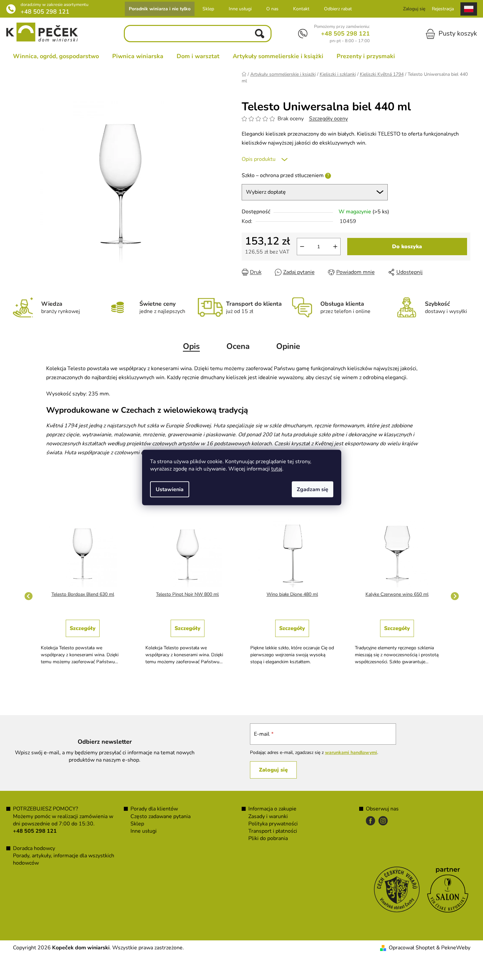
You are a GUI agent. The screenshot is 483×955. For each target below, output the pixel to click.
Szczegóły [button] (83, 628)
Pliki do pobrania (268, 838)
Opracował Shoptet (412, 947)
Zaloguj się (273, 770)
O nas (272, 9)
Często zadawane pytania (160, 816)
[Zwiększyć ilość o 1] (335, 246)
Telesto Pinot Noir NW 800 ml (187, 594)
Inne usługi (240, 9)
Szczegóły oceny (328, 118)
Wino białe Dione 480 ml (292, 594)
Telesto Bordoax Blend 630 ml (82, 594)
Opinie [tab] (288, 346)
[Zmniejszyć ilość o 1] (302, 246)
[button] (83, 639)
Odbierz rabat (338, 9)
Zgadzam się (312, 489)
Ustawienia (170, 489)
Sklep (208, 9)
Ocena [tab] (238, 346)
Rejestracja (443, 9)
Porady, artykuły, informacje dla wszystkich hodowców (63, 859)
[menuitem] (56, 56)
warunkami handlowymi (351, 752)
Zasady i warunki (268, 816)
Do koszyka (407, 246)
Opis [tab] (191, 346)
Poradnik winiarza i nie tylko (160, 9)
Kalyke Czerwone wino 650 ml (397, 594)
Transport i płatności (272, 831)
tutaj (276, 469)
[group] (83, 596)
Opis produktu (259, 159)
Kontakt (301, 9)
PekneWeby (455, 947)
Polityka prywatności (273, 823)
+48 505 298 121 (45, 12)
